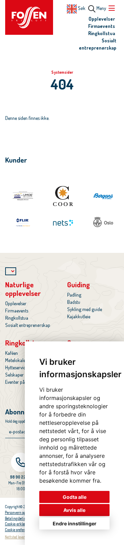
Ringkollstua (101, 33)
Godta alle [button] (74, 497)
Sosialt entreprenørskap (27, 325)
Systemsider (62, 72)
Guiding (78, 284)
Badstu (73, 302)
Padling (74, 295)
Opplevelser (102, 19)
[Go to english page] (71, 8)
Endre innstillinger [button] (74, 523)
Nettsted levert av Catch (22, 536)
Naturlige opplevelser (23, 289)
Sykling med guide (84, 309)
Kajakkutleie (78, 316)
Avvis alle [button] (74, 510)
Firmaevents (101, 26)
